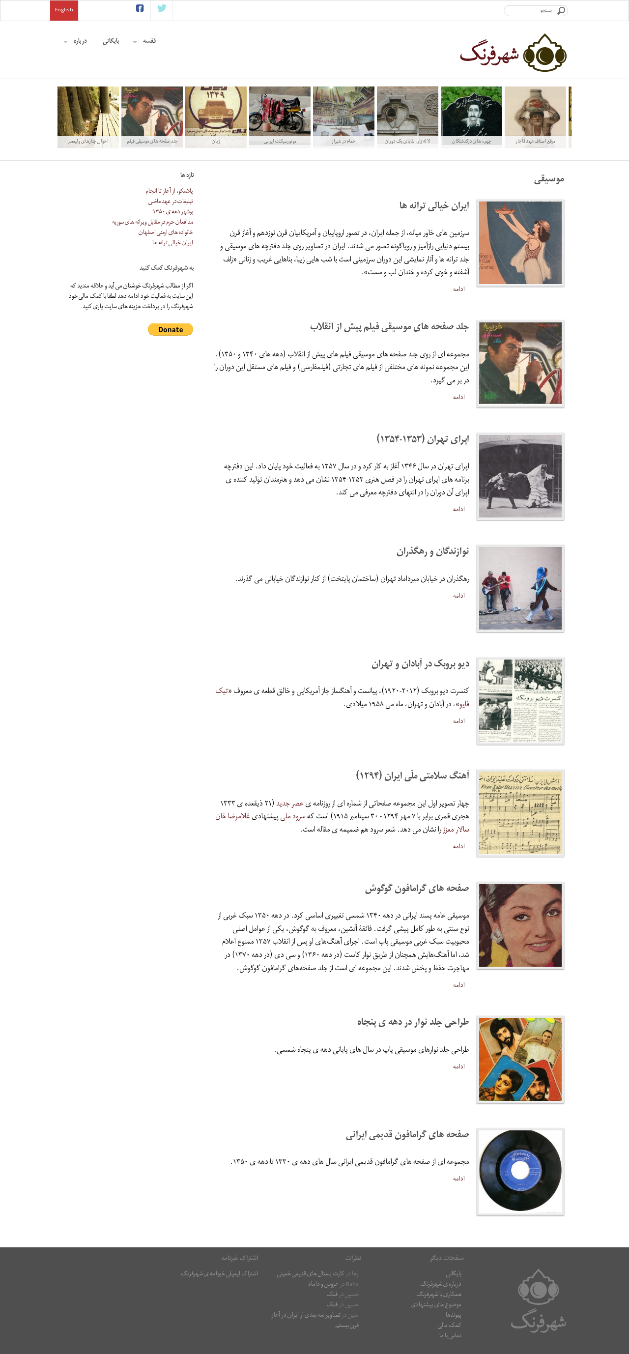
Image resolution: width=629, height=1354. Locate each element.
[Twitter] (161, 10)
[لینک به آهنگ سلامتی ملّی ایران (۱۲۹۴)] (520, 813)
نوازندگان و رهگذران (433, 552)
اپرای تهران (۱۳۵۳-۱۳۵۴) (422, 440)
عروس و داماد (323, 1285)
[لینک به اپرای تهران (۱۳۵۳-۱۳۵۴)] (520, 476)
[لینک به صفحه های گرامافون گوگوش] (520, 925)
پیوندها (453, 1316)
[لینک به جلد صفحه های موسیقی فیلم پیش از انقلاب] (520, 363)
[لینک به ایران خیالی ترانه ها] (520, 243)
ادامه (459, 290)
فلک (332, 1295)
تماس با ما (450, 1336)
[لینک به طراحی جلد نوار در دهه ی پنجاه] (520, 1059)
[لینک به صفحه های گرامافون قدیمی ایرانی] (520, 1171)
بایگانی (111, 42)
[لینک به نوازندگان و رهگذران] (520, 588)
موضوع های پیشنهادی (436, 1305)
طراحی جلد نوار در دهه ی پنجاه (413, 1023)
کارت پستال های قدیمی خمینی (310, 1275)
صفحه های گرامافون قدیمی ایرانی (407, 1136)
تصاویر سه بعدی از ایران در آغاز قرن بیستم (315, 1321)
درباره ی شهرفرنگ (440, 1285)
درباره (80, 42)
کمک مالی (449, 1326)
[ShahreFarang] (513, 52)
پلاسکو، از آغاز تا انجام (169, 192)
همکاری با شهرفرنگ (438, 1295)
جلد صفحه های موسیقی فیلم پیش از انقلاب (389, 328)
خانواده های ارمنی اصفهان (166, 233)
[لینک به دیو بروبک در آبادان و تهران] (520, 701)
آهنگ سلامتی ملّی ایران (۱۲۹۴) (412, 777)
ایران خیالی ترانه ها (434, 207)
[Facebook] (139, 10)
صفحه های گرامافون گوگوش (417, 889)
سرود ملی (293, 817)
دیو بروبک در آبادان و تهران (420, 665)
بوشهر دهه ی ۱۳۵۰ (173, 212)
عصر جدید (290, 804)
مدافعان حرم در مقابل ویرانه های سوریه (152, 223)
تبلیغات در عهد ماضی (170, 202)
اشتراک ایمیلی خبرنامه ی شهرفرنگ (219, 1275)
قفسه (149, 42)
